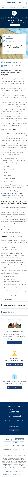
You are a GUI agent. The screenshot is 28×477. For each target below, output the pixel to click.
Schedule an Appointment (12, 62)
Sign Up (15, 430)
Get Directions (10, 51)
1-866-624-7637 (14, 412)
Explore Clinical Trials (14, 364)
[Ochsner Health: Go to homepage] (14, 2)
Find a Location (4, 7)
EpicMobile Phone (19, 474)
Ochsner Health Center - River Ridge (18, 7)
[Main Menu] (2, 3)
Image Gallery (7, 312)
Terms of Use (16, 441)
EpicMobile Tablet (7, 474)
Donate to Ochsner (14, 388)
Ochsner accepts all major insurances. (14, 445)
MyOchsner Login (14, 411)
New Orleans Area (14, 25)
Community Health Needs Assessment (14, 471)
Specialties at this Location (12, 65)
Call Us (9, 37)
